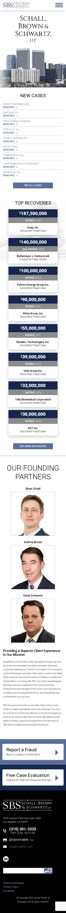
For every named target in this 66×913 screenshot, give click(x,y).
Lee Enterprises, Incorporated (21, 165)
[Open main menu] (59, 5)
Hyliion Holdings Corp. (16, 105)
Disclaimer (9, 890)
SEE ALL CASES (33, 185)
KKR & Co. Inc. (11, 131)
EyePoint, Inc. (11, 114)
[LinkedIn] (6, 859)
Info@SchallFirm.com (21, 846)
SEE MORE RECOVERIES (33, 446)
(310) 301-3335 (22, 829)
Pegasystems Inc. (13, 156)
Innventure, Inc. (12, 173)
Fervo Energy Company (17, 122)
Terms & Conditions (13, 883)
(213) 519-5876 (18, 839)
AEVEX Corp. (10, 148)
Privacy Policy (10, 886)
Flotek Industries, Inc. (15, 139)
